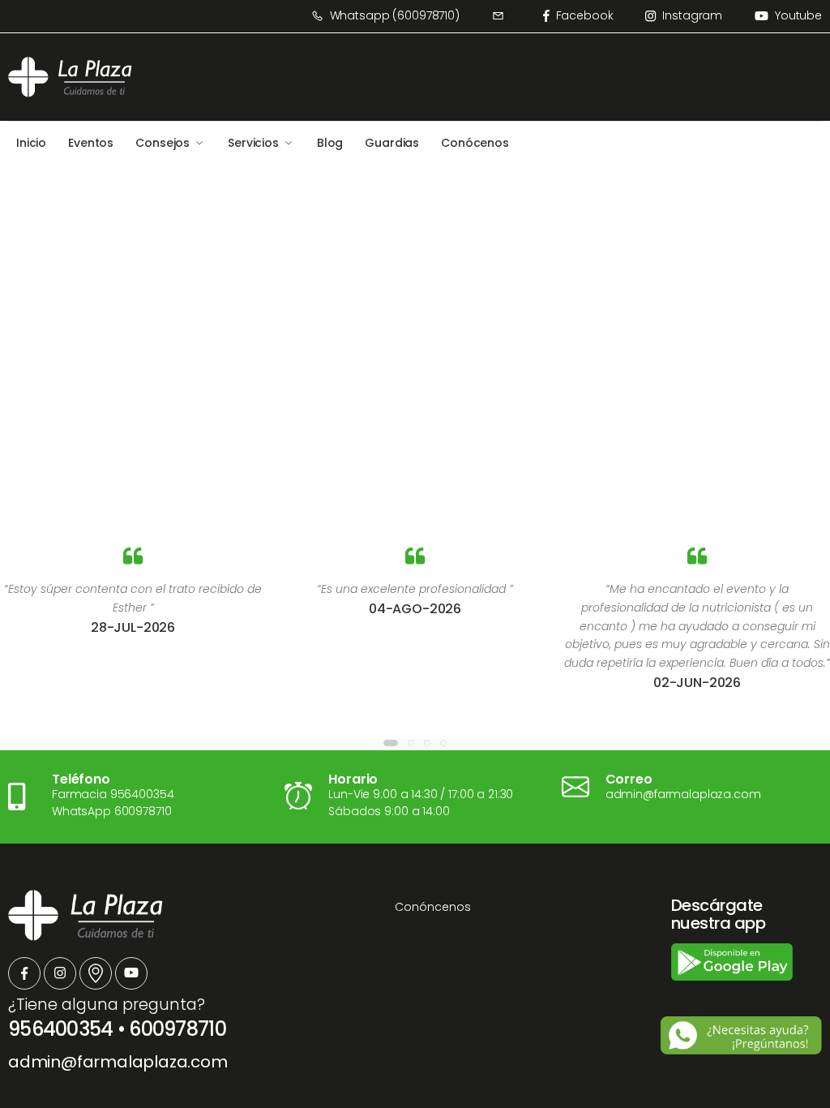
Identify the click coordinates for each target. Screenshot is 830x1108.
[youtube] (131, 973)
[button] (391, 743)
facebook (585, 15)
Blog (330, 143)
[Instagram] (60, 973)
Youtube (798, 15)
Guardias (392, 143)
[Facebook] (24, 973)
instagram (692, 15)
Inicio (31, 143)
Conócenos (475, 143)
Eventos (90, 143)
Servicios (253, 143)
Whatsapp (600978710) (395, 15)
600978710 (177, 1029)
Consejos (162, 143)
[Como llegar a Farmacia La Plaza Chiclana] (95, 973)
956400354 (60, 1029)
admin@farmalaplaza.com (118, 1061)
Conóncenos (433, 907)
